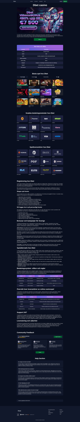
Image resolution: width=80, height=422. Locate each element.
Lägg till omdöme (57, 336)
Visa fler (40, 352)
